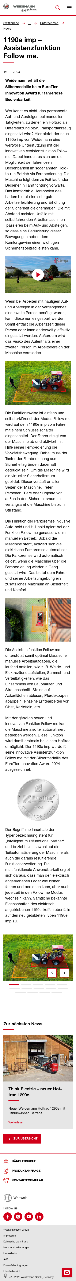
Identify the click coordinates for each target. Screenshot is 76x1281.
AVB (5, 1259)
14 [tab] (57, 992)
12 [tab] (32, 992)
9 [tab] (51, 988)
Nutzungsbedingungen (16, 1247)
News (7, 28)
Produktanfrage (26, 1171)
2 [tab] (26, 984)
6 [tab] (15, 988)
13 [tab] (44, 992)
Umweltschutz (11, 1253)
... (29, 23)
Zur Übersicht (26, 1138)
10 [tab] (63, 988)
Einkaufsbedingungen (15, 1265)
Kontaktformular (27, 1180)
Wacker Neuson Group (16, 1229)
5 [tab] (62, 984)
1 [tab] (14, 984)
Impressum (9, 1235)
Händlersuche (24, 1161)
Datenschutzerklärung (15, 1241)
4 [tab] (50, 984)
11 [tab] (20, 992)
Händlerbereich (11, 1271)
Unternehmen (49, 23)
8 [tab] (39, 988)
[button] (38, 275)
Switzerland (11, 23)
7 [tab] (27, 988)
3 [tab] (38, 984)
